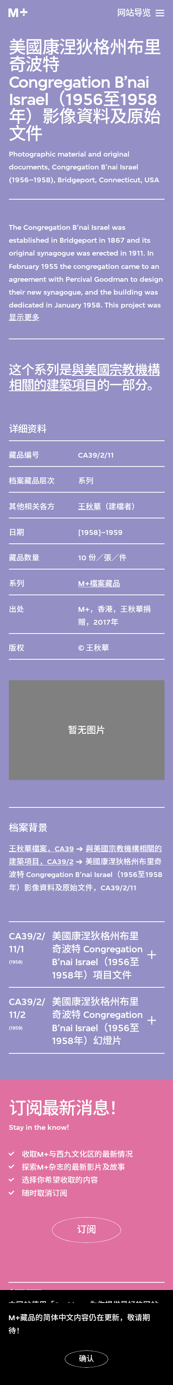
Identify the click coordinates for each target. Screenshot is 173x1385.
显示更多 (24, 317)
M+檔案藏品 (99, 583)
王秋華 (89, 506)
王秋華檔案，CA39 (41, 848)
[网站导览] (159, 13)
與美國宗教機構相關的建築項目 (84, 378)
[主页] (17, 12)
